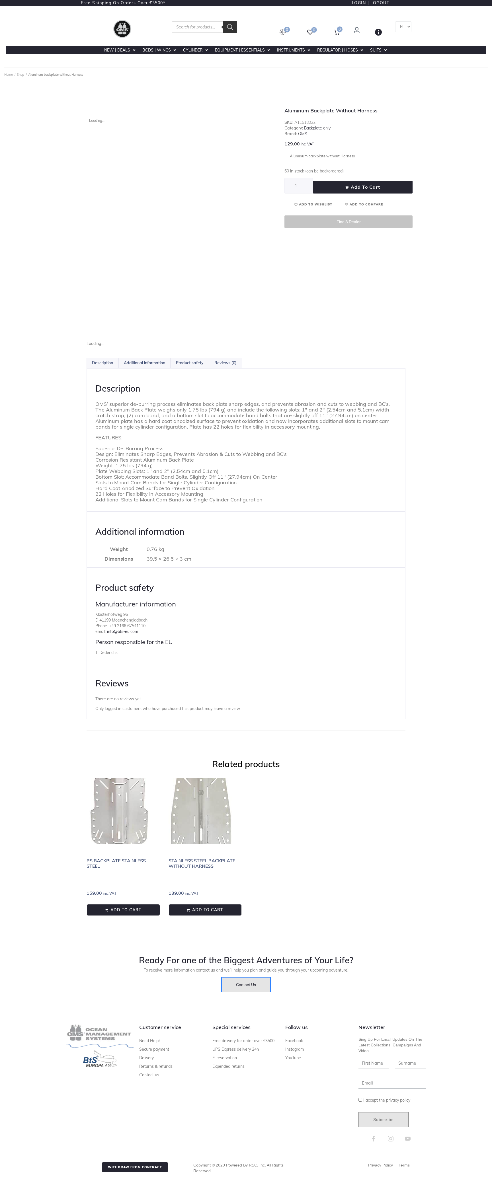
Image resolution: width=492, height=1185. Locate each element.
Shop (20, 75)
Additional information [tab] (144, 362)
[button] (120, 50)
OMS (302, 133)
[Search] (230, 27)
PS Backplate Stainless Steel (116, 863)
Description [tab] (102, 362)
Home (8, 75)
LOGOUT (379, 2)
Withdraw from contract (135, 1167)
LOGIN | (360, 2)
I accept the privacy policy (386, 1100)
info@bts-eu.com (122, 631)
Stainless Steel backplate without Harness (202, 863)
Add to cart (365, 187)
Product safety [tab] (190, 362)
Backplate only (317, 128)
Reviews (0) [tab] (225, 362)
